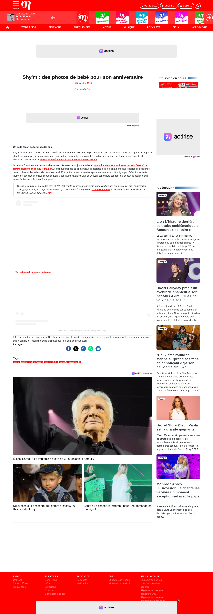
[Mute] (53, 18)
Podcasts (153, 27)
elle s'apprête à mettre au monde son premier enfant (68, 159)
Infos (47, 583)
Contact (17, 579)
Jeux (176, 27)
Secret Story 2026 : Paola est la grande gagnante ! (177, 427)
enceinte (63, 362)
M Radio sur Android (120, 583)
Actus (107, 27)
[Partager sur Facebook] (67, 350)
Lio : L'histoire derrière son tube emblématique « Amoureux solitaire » (177, 226)
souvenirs (73, 362)
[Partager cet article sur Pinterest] (82, 350)
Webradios (28, 27)
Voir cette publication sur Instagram (33, 272)
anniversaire (26, 362)
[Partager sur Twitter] (75, 350)
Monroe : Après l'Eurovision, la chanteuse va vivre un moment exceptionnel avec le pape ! (178, 492)
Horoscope (199, 27)
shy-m (16, 362)
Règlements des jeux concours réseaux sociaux (152, 583)
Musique (129, 27)
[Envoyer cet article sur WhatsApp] (90, 350)
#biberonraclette (101, 189)
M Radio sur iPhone (119, 579)
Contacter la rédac (55, 593)
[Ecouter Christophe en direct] (178, 85)
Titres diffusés (21, 583)
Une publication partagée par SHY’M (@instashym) (82, 330)
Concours (50, 590)
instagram (38, 362)
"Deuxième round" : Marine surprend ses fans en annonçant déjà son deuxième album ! (177, 361)
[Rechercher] (198, 6)
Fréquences (82, 27)
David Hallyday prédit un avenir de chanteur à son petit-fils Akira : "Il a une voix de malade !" (176, 294)
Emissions (55, 27)
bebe (55, 362)
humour (48, 362)
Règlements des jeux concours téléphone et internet (153, 601)
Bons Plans (51, 579)
